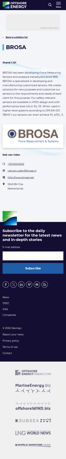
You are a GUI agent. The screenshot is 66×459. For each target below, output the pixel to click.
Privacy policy (11, 340)
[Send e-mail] (37, 284)
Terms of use (10, 346)
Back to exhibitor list (16, 37)
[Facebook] (6, 284)
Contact (7, 353)
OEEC (6, 303)
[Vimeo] (29, 284)
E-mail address (11, 247)
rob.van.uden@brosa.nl (22, 170)
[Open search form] (50, 5)
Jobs (5, 309)
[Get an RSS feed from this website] (44, 284)
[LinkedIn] (21, 284)
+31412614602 (16, 164)
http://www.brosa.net (21, 177)
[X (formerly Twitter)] (13, 284)
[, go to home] (15, 5)
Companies (9, 314)
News (6, 297)
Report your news (13, 334)
